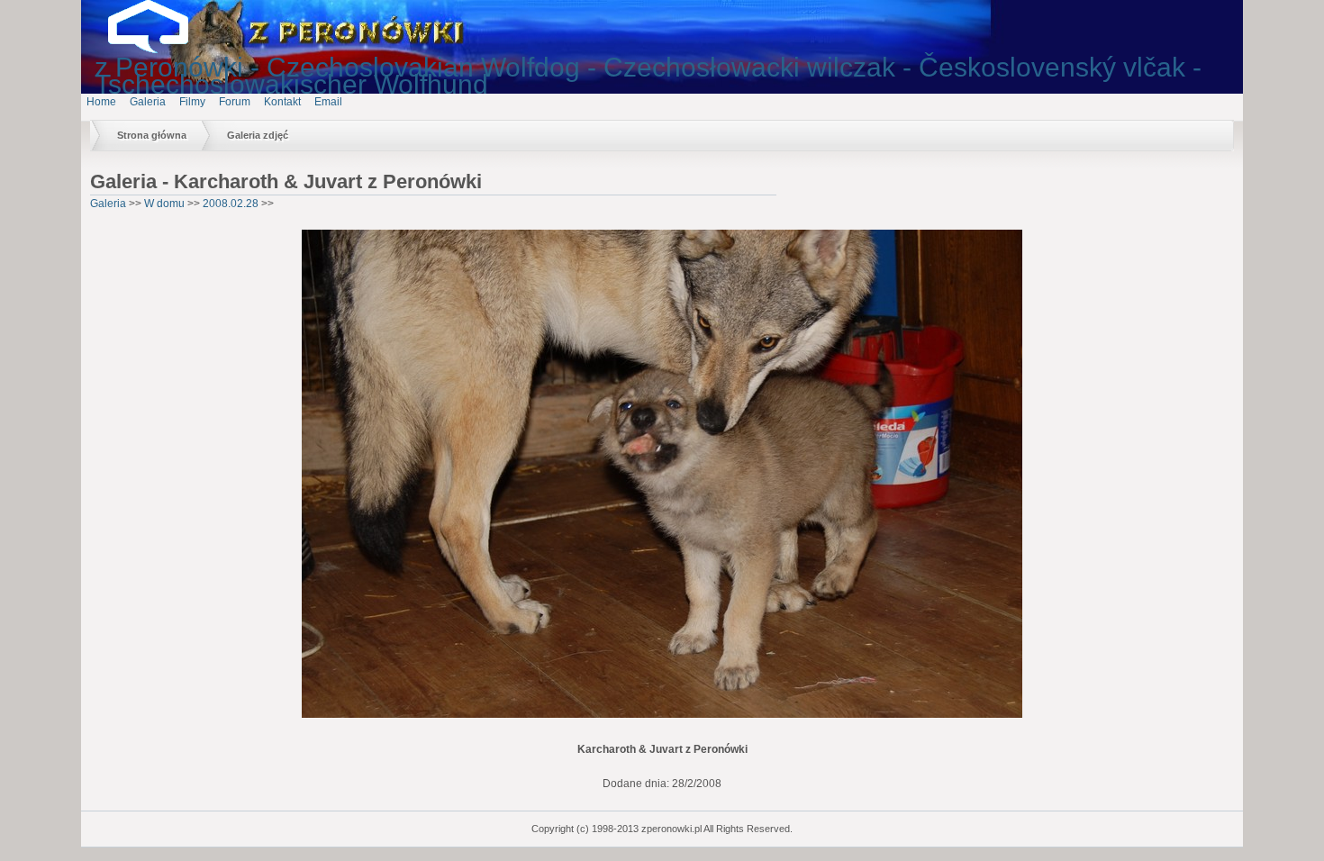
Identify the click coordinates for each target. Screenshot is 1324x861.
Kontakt (282, 101)
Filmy (192, 101)
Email (328, 101)
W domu (164, 203)
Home (101, 101)
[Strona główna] (162, 49)
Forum (234, 101)
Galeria (148, 101)
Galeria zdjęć (257, 135)
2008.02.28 (230, 203)
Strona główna (151, 135)
